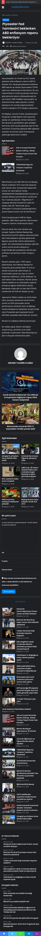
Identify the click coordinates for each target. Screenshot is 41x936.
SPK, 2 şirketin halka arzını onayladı (10, 480)
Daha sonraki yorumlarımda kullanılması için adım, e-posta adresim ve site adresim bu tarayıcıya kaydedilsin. (19, 581)
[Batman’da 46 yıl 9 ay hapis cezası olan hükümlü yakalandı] (8, 623)
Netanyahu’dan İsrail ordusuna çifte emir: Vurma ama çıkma (25, 679)
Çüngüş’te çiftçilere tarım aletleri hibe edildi (10, 458)
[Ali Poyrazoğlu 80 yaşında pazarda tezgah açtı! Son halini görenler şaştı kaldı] (8, 691)
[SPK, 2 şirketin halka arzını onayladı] (11, 472)
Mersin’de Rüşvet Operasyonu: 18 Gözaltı (26, 730)
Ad (3, 552)
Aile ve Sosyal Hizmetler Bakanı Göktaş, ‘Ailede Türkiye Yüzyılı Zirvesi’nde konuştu (27, 719)
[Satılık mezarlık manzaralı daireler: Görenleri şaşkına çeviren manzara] (8, 808)
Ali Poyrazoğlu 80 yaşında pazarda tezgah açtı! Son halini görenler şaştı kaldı (27, 690)
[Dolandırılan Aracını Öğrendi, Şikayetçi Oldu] (30, 449)
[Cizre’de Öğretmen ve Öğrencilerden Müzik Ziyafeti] (8, 742)
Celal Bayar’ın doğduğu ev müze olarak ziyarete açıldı (27, 657)
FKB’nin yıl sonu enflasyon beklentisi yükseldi (10, 501)
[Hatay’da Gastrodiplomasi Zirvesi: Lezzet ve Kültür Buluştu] (8, 612)
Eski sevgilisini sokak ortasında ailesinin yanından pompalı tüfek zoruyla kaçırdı (27, 645)
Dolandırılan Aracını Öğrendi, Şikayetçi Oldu (29, 458)
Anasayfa (7, 15)
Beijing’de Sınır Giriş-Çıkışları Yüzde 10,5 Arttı (30, 501)
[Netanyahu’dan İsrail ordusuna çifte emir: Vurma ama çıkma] (8, 680)
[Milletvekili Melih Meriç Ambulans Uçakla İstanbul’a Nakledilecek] (8, 669)
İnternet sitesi (7, 570)
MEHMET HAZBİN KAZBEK (14, 43)
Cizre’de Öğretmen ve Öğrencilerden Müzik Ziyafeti (26, 741)
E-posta (5, 561)
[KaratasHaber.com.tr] (20, 7)
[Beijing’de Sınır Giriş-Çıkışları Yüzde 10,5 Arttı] (30, 492)
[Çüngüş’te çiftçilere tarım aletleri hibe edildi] (11, 449)
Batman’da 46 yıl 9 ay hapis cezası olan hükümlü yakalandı (28, 622)
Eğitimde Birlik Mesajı (25, 784)
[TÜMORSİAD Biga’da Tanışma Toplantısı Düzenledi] (8, 167)
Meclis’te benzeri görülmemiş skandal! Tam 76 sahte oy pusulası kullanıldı (27, 774)
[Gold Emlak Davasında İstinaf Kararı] (8, 764)
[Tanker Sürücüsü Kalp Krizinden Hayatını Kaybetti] (8, 634)
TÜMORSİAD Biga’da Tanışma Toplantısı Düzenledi (24, 167)
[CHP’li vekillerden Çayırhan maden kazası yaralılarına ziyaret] (8, 797)
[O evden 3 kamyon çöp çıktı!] (8, 702)
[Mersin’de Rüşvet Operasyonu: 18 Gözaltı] (8, 732)
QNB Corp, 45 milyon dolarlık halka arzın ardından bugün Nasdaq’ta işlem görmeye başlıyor (29, 472)
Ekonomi (15, 15)
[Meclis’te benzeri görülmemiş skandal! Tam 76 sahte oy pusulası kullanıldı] (8, 774)
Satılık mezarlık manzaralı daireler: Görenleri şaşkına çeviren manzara (27, 807)
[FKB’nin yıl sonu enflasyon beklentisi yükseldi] (11, 492)
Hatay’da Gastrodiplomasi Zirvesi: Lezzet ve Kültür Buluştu (27, 611)
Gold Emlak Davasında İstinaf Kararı (26, 762)
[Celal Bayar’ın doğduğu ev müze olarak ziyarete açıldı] (8, 658)
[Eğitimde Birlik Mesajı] (8, 787)
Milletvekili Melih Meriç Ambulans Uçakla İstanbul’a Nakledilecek (26, 668)
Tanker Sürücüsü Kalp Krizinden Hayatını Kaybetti (23, 2)
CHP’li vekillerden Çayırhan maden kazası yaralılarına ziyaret (26, 796)
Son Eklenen (20, 601)
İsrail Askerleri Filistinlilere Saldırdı (16, 709)
